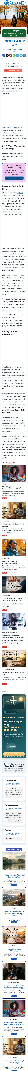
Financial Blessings (7, 593)
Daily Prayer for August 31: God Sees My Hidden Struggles (14, 984)
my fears (20, 193)
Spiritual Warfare (14, 629)
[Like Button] (4, 685)
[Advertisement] (14, 111)
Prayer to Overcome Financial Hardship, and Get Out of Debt (12, 596)
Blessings (5, 665)
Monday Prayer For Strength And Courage (13, 524)
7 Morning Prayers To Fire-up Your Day (13, 668)
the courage (13, 127)
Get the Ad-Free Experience (14, 178)
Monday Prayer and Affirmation (14, 946)
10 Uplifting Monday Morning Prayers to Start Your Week (11, 487)
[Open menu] (3, 3)
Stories (14, 904)
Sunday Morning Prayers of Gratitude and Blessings (11, 560)
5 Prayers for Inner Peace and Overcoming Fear (14, 871)
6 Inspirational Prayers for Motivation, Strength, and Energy (13, 632)
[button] (3, 55)
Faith (14, 51)
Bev (4, 49)
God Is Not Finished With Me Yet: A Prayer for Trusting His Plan (14, 909)
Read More (5, 498)
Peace (13, 866)
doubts (7, 196)
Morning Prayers (6, 484)
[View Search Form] (25, 3)
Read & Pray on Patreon (13, 749)
